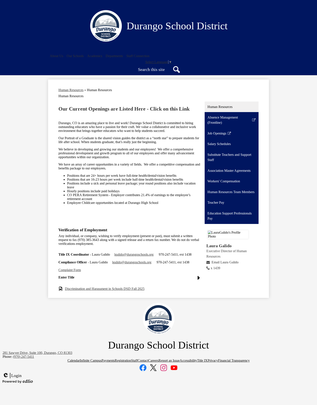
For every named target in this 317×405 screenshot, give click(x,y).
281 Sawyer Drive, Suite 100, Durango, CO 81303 (37, 353)
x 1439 (215, 268)
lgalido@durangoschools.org (134, 254)
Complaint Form (69, 270)
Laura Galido (219, 245)
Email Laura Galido (225, 262)
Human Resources (70, 90)
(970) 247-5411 (23, 356)
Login (12, 375)
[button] (56, 56)
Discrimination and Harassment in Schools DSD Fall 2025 (104, 289)
